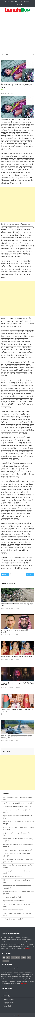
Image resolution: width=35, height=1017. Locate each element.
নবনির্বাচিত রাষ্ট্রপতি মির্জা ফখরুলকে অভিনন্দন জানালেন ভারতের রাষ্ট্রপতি (17, 887)
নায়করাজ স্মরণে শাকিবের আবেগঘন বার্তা (13, 910)
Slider (17, 714)
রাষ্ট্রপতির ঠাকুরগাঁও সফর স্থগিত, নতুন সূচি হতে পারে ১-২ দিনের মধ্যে (17, 710)
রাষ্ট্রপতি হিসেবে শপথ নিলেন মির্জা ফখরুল (13, 901)
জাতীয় (17, 634)
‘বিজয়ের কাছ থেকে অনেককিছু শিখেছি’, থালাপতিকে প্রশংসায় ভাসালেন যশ (18, 846)
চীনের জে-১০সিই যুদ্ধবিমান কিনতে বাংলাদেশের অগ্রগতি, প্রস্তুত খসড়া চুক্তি (16, 737)
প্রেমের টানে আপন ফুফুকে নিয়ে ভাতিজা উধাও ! (30, 574)
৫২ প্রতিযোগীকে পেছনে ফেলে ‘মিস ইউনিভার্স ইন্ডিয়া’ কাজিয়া (18, 850)
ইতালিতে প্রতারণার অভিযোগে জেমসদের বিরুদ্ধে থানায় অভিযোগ (16, 905)
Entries (7, 996)
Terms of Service (8, 999)
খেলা (29, 957)
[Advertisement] (17, 34)
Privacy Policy (7, 1006)
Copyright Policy (8, 1003)
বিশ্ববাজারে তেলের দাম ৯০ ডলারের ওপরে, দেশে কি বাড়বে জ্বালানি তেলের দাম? (18, 860)
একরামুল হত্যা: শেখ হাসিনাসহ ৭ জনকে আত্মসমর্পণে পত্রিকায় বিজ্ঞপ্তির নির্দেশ (18, 828)
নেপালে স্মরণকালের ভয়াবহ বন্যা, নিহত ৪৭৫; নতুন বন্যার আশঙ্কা (17, 605)
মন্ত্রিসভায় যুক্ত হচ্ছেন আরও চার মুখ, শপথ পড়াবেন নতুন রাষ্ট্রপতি (17, 914)
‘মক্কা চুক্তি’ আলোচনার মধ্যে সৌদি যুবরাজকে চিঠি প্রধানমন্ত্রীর (14, 631)
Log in (5, 992)
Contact (27, 1)
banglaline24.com (20, 1015)
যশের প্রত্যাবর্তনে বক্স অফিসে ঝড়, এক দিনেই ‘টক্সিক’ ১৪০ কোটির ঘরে (17, 684)
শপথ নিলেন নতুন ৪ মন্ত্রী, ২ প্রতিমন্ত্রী (12, 897)
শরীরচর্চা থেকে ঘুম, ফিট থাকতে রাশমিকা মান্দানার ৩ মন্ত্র (16, 657)
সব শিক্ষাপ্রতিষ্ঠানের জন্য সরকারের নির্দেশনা (13, 919)
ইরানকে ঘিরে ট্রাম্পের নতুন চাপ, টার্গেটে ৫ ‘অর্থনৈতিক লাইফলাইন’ (16, 855)
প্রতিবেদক (17, 659)
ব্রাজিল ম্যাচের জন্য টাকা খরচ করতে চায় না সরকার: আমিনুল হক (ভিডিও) (18, 840)
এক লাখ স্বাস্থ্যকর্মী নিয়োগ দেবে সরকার (13, 877)
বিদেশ (13, 957)
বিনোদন (17, 687)
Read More (28, 948)
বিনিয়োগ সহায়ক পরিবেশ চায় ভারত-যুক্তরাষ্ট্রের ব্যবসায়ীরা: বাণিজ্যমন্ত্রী (17, 866)
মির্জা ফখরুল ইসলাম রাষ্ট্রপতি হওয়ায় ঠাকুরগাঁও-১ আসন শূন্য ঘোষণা (18, 881)
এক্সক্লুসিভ (23, 957)
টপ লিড (17, 608)
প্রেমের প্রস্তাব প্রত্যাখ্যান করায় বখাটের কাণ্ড (6, 574)
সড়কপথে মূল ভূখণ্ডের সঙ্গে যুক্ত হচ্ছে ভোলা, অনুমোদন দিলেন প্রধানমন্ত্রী (18, 872)
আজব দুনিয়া (5, 961)
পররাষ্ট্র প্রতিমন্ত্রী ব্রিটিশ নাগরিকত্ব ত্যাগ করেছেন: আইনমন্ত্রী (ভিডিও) (17, 834)
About (22, 1)
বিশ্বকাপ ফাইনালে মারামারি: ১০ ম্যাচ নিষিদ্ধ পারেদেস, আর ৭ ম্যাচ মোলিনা (18, 893)
